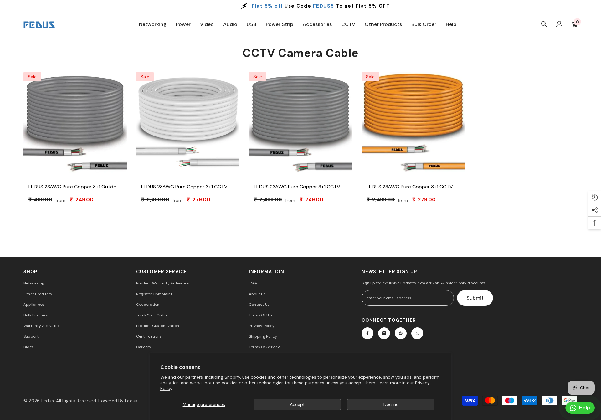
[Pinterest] (401, 333)
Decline (390, 404)
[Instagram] (384, 333)
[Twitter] (417, 333)
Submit (475, 298)
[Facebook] (367, 333)
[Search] (544, 24)
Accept (297, 404)
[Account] (559, 24)
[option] (300, 6)
